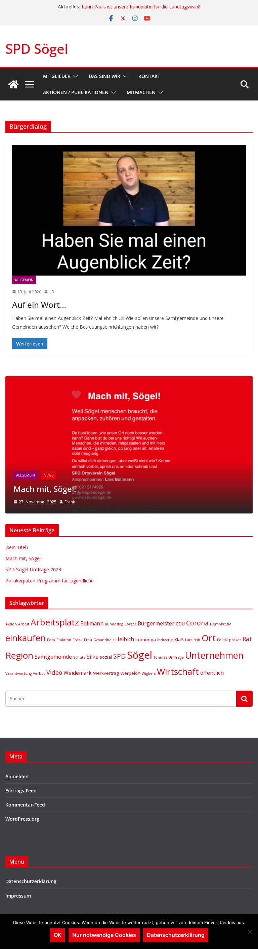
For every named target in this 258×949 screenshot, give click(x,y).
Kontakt (149, 76)
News (48, 475)
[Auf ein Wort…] (129, 210)
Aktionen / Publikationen (76, 92)
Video (54, 672)
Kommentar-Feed (25, 804)
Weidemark (77, 672)
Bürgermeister (156, 623)
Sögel (139, 655)
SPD (119, 656)
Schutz (79, 657)
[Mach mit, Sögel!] (129, 380)
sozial (106, 657)
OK (57, 935)
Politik (222, 639)
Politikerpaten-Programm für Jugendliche (126, 4)
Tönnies (160, 657)
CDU (180, 624)
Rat (247, 639)
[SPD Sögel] (13, 84)
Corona (197, 622)
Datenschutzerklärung (30, 881)
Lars (188, 639)
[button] (74, 76)
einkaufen (25, 638)
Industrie (165, 639)
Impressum (18, 896)
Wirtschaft (178, 671)
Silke (92, 656)
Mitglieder (57, 76)
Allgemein (24, 280)
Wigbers (149, 673)
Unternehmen (214, 655)
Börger (130, 624)
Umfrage (176, 657)
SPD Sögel (36, 48)
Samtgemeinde (53, 656)
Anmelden (17, 776)
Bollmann (91, 623)
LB (51, 292)
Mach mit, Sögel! (44, 488)
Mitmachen (141, 92)
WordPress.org (22, 819)
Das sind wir (104, 76)
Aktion (11, 624)
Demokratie (220, 624)
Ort (209, 638)
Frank (69, 502)
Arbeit (23, 624)
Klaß (179, 639)
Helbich (124, 639)
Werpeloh (130, 673)
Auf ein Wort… (39, 304)
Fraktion (63, 639)
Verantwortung (18, 673)
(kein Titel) (16, 547)
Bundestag (114, 624)
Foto (51, 639)
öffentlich (212, 672)
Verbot (39, 673)
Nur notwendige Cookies (104, 935)
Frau (88, 639)
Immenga (145, 639)
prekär (235, 639)
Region (19, 655)
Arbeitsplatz (55, 622)
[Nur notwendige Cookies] (249, 931)
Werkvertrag (106, 673)
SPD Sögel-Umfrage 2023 (33, 569)
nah (197, 639)
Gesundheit (103, 639)
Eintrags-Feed (21, 790)
